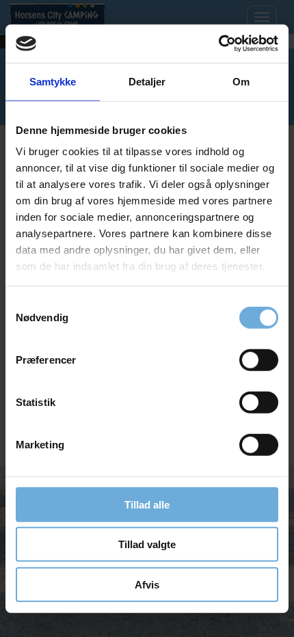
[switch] (258, 359)
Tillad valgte (147, 544)
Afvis (147, 584)
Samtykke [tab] (53, 81)
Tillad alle (147, 504)
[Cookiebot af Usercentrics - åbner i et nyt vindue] (218, 44)
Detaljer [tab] (147, 81)
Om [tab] (241, 81)
